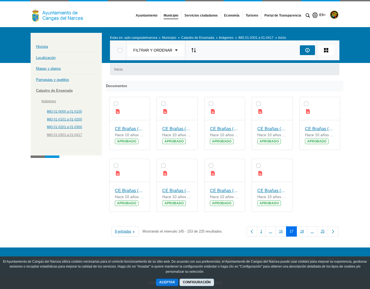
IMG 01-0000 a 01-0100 (64, 111)
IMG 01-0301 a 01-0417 (64, 135)
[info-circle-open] (307, 50)
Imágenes (48, 101)
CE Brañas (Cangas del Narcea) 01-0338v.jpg (320, 128)
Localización (46, 58)
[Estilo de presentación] (326, 50)
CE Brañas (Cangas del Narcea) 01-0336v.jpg (272, 190)
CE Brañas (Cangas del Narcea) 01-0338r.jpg (130, 190)
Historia (42, 47)
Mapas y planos (48, 68)
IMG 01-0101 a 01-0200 (64, 119)
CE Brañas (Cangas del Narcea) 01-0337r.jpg (225, 190)
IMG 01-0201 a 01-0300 (64, 127)
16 (282, 232)
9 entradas (127, 232)
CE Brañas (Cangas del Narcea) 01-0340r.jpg (177, 128)
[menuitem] (146, 15)
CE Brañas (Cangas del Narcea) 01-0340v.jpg (130, 128)
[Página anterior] (251, 231)
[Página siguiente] (333, 231)
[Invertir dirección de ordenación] (193, 50)
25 (324, 232)
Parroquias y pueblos (52, 80)
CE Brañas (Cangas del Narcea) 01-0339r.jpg (272, 128)
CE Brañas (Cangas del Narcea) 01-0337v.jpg (177, 190)
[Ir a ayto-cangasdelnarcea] (60, 14)
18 (303, 232)
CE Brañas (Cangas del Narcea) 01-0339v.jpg (225, 128)
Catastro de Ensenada (54, 90)
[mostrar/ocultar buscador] (307, 16)
